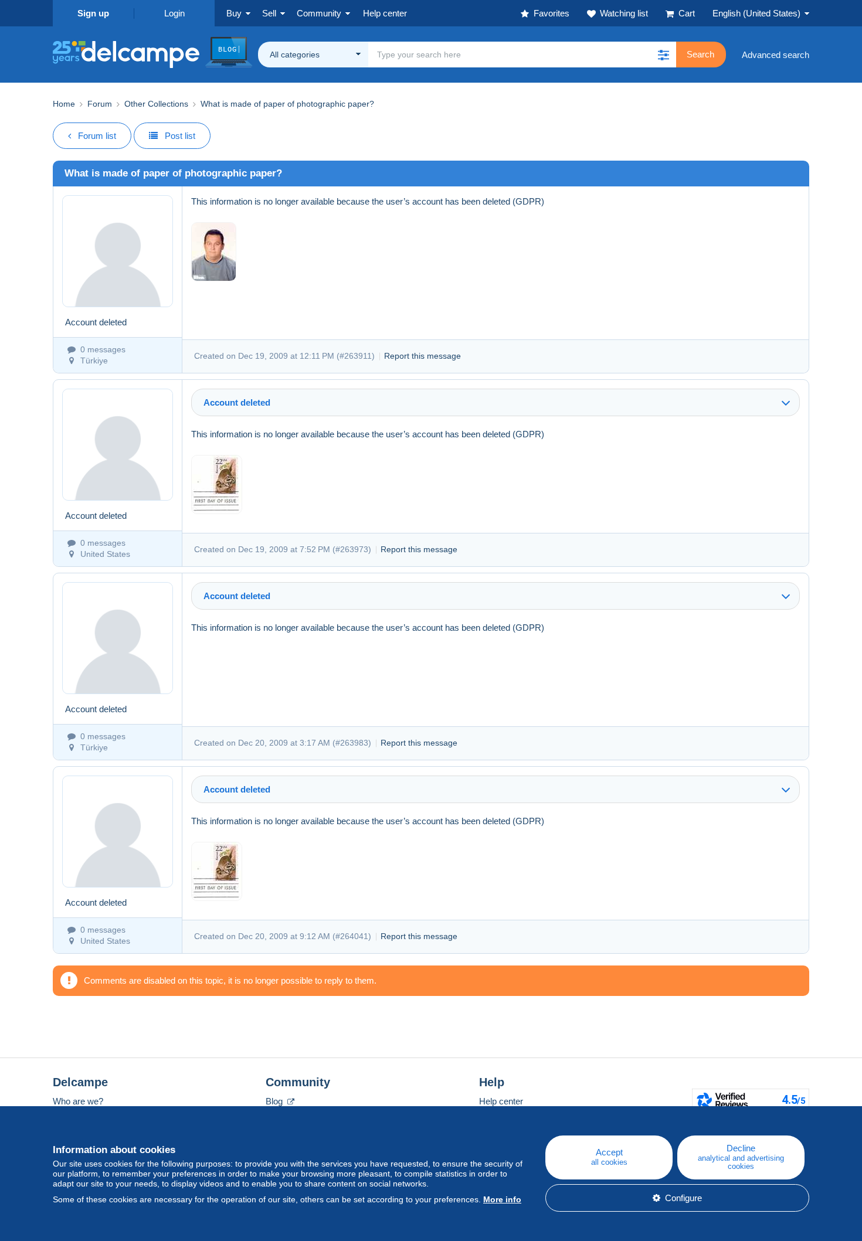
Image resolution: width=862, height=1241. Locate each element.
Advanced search (775, 55)
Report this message (422, 356)
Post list (180, 136)
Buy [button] (234, 13)
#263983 (351, 742)
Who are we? (78, 1101)
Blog (275, 1101)
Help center (501, 1101)
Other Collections (156, 103)
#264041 (351, 936)
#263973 (351, 549)
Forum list (97, 136)
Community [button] (319, 13)
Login (174, 13)
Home (64, 103)
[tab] (495, 402)
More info (502, 1199)
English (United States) (756, 13)
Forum (99, 103)
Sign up (93, 13)
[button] (663, 54)
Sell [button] (269, 13)
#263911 (356, 356)
